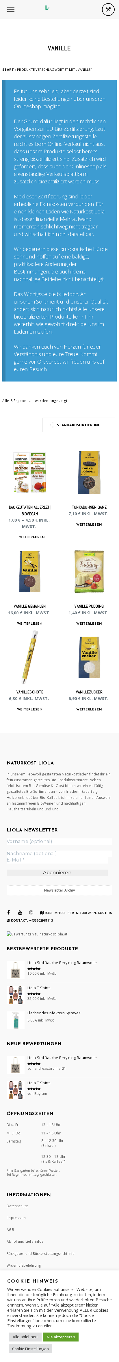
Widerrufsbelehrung (24, 1265)
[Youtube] (20, 912)
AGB (10, 1229)
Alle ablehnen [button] (25, 1336)
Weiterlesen (32, 537)
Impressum (16, 1217)
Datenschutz (17, 1205)
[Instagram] (31, 912)
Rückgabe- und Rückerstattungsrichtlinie (41, 1253)
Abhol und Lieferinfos (25, 1241)
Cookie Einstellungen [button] (30, 1348)
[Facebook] (8, 912)
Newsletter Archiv (59, 890)
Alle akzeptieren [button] (61, 1336)
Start (8, 69)
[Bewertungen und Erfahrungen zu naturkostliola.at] (37, 934)
